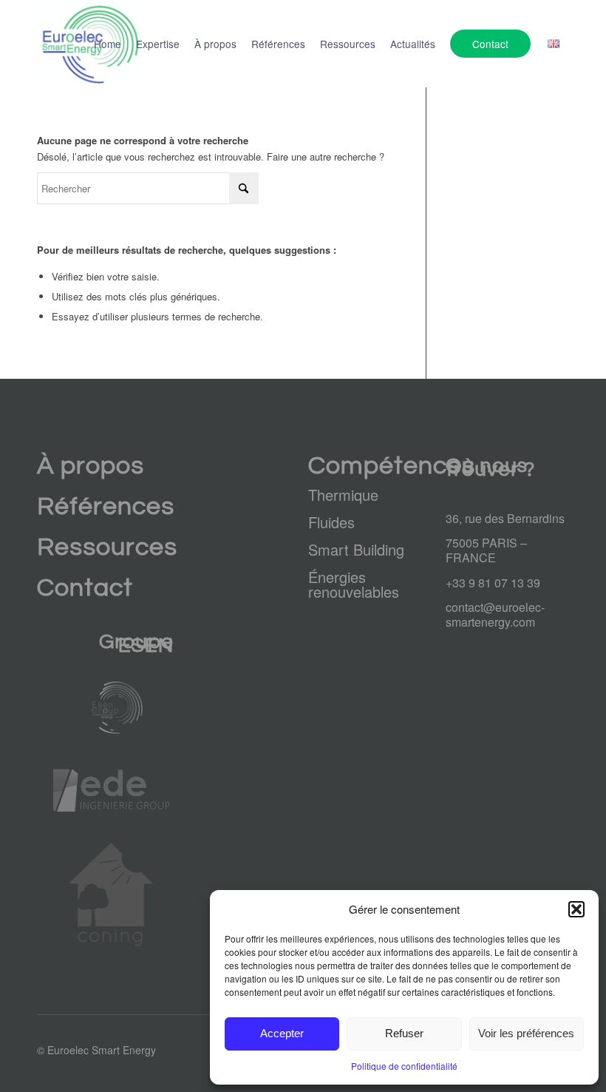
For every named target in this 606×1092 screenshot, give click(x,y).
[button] (576, 909)
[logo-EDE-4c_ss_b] (113, 790)
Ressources (107, 547)
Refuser (404, 1033)
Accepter (282, 1033)
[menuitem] (107, 43)
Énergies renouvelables (353, 584)
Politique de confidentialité (404, 1065)
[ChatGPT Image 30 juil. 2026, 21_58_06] (113, 707)
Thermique (343, 494)
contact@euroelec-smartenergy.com (495, 614)
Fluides (331, 522)
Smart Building (356, 549)
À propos (90, 466)
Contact (85, 588)
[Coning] (113, 894)
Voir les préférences (526, 1033)
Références (105, 506)
